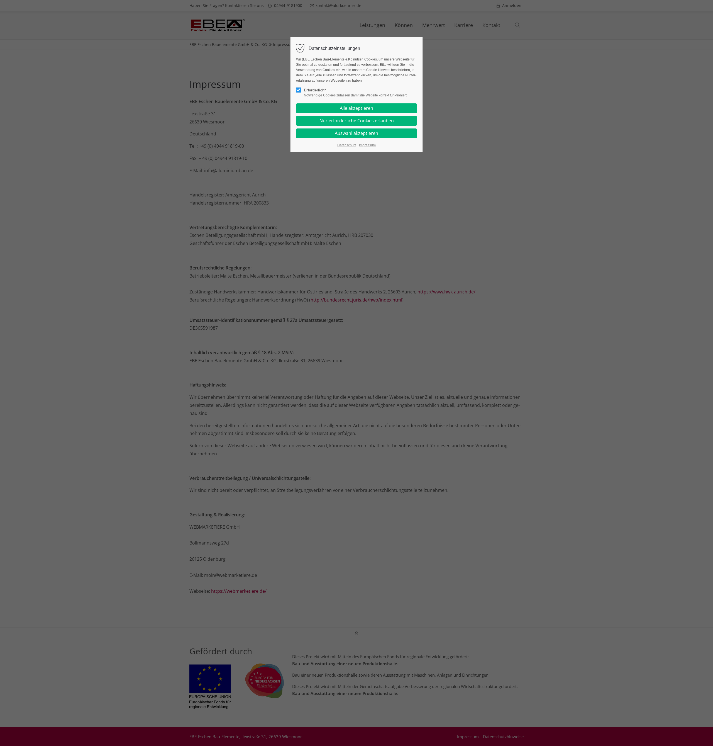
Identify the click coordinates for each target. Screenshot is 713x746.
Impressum (367, 145)
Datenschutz (346, 145)
